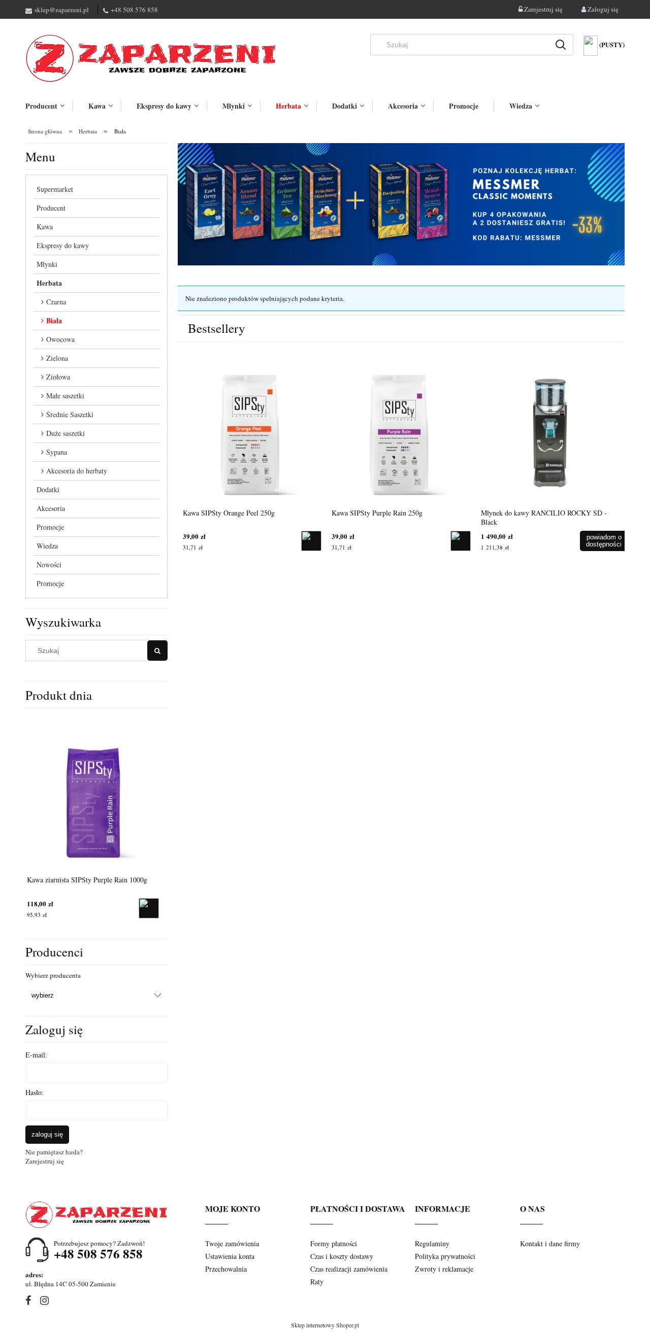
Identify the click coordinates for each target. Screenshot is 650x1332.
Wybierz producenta (53, 975)
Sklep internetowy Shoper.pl (325, 1325)
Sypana (56, 452)
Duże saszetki (65, 433)
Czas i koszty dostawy (341, 1256)
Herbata (49, 283)
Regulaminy (432, 1243)
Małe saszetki (65, 395)
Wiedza (47, 546)
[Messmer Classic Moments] (401, 203)
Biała (54, 320)
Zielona (57, 358)
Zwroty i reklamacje (444, 1269)
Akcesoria (51, 508)
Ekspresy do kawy (63, 245)
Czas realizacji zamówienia (348, 1269)
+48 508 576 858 (134, 9)
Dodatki (48, 489)
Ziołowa (58, 377)
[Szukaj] (560, 44)
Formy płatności (333, 1243)
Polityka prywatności (445, 1256)
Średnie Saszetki (69, 414)
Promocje (50, 527)
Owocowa (60, 339)
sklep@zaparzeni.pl (62, 9)
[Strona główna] (152, 58)
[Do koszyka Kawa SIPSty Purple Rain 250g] (609, 541)
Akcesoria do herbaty (76, 470)
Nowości (49, 564)
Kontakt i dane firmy (550, 1243)
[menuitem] (49, 106)
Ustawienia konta (229, 1256)
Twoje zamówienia (232, 1243)
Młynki (47, 264)
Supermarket (55, 189)
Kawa (45, 226)
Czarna (56, 301)
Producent (51, 208)
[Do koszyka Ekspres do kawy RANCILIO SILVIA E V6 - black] (311, 541)
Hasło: (34, 1092)
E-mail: (36, 1055)
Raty (316, 1281)
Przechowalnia (226, 1269)
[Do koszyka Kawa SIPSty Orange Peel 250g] (460, 541)
